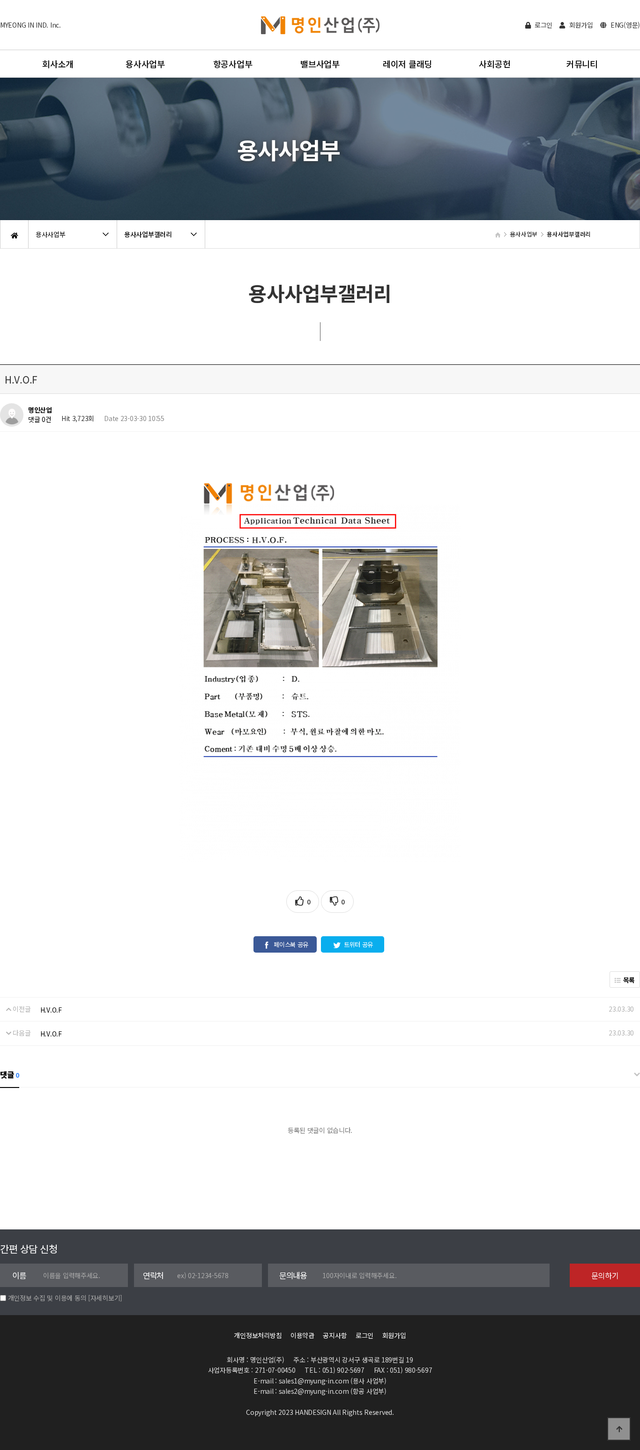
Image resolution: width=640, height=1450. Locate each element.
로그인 (542, 25)
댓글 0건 (40, 419)
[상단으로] (619, 1429)
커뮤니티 (582, 64)
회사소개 (58, 64)
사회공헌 (494, 64)
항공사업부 (233, 64)
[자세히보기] (105, 1297)
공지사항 (335, 1335)
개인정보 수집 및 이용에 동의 (47, 1297)
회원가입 (580, 25)
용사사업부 (145, 64)
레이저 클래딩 (407, 64)
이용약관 (302, 1335)
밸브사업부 (320, 64)
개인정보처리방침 (258, 1335)
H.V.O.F (51, 1009)
